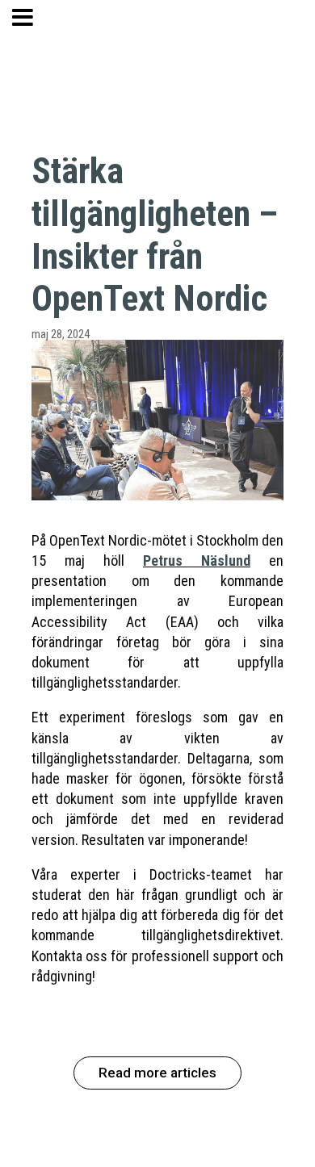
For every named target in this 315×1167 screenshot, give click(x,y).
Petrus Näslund (196, 560)
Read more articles (157, 1073)
